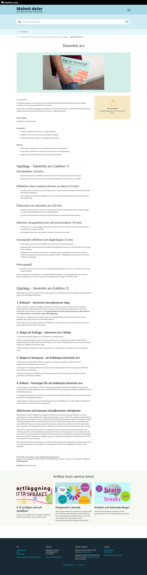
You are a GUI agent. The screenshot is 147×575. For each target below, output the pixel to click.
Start (17, 37)
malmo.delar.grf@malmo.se (54, 557)
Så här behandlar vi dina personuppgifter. (28, 557)
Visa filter (23, 32)
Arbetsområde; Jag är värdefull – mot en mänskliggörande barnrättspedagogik (44, 37)
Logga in (81, 565)
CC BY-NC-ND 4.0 (91, 557)
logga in (108, 111)
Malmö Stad (107, 552)
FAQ (17, 552)
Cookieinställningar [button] (68, 565)
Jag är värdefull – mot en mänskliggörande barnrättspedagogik (42, 457)
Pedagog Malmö (109, 550)
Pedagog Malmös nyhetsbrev (113, 555)
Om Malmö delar (21, 550)
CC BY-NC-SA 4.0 (86, 552)
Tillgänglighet (20, 554)
